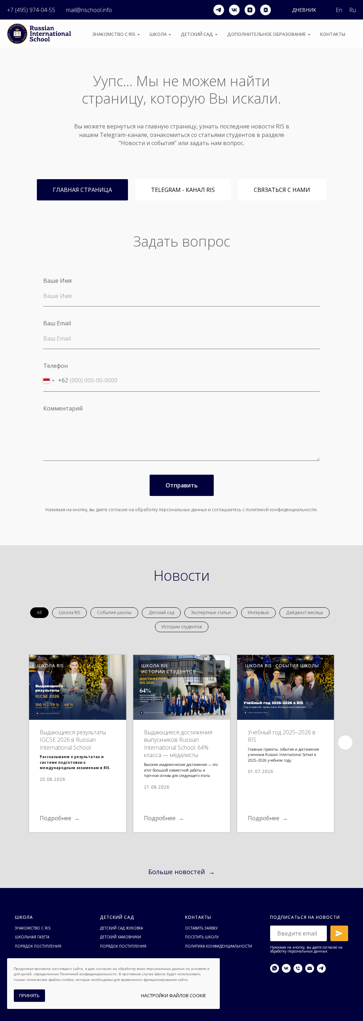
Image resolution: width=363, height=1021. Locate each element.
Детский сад (197, 34)
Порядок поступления (38, 946)
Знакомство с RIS (32, 928)
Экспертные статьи (211, 612)
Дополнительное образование (266, 34)
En (339, 10)
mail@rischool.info (89, 10)
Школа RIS (69, 612)
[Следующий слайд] (345, 742)
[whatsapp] (274, 968)
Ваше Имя (57, 281)
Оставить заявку (201, 928)
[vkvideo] (265, 10)
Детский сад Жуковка (121, 928)
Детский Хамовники (120, 936)
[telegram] (218, 10)
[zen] (250, 10)
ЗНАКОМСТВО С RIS (113, 34)
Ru (352, 10)
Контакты (332, 34)
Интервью (258, 612)
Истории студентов (182, 627)
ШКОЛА (158, 34)
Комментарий (63, 408)
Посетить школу (202, 936)
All (39, 612)
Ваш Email (57, 323)
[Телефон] (298, 968)
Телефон (55, 366)
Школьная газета (32, 936)
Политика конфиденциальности (218, 946)
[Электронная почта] (309, 968)
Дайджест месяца (304, 612)
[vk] (234, 10)
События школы (114, 612)
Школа (24, 917)
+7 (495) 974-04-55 (31, 10)
